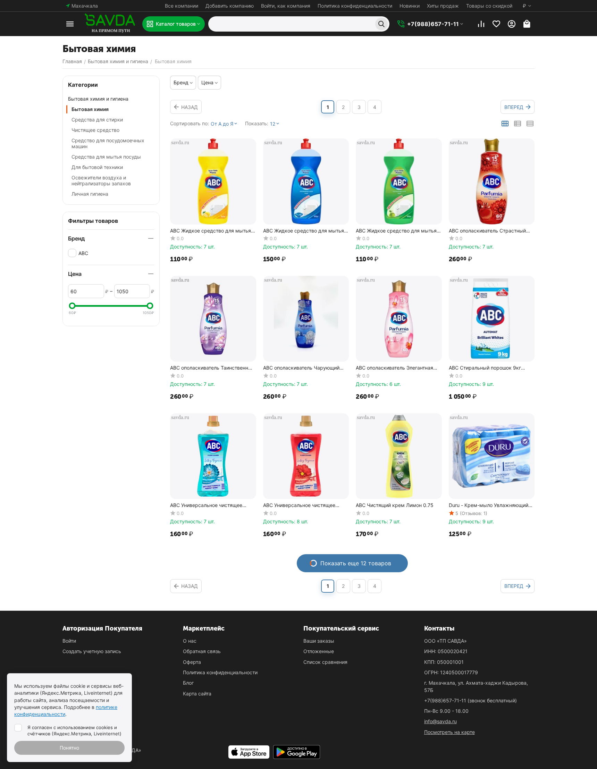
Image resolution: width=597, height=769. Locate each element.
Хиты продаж (443, 6)
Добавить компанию (229, 6)
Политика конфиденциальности (355, 6)
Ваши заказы (318, 641)
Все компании (181, 6)
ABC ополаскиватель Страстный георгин (487, 231)
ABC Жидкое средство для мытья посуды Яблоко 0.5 (396, 231)
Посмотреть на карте (449, 732)
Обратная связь (202, 651)
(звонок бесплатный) (470, 700)
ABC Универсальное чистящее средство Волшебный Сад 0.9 (299, 505)
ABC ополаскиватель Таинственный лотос (212, 368)
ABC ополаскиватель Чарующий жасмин (301, 368)
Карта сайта (197, 693)
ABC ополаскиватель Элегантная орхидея (394, 368)
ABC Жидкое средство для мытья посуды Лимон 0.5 (210, 231)
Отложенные (318, 651)
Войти (69, 641)
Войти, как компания (285, 6)
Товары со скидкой (489, 6)
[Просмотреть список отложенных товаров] (496, 24)
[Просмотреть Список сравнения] (481, 24)
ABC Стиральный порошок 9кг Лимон (485, 368)
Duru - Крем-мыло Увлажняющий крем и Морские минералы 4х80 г (490, 505)
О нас (189, 641)
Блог (188, 683)
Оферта (192, 662)
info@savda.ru (440, 721)
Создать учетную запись (91, 651)
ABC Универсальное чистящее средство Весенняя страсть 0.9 (208, 505)
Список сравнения (325, 662)
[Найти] (381, 24)
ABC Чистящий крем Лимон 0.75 (395, 505)
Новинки (410, 6)
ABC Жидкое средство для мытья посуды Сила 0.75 (303, 231)
